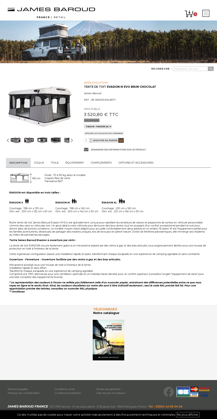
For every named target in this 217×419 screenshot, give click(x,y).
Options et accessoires (136, 162)
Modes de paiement (108, 389)
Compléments (101, 162)
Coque (39, 162)
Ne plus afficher (188, 414)
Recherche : (162, 68)
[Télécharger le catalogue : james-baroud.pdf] (108, 340)
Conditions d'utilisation (68, 393)
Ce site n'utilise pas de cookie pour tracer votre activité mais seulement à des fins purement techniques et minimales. (108, 414)
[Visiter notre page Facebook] (169, 392)
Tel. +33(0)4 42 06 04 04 (165, 406)
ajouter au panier (105, 140)
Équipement (74, 162)
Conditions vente (65, 389)
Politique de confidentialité (24, 393)
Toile (55, 162)
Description (18, 162)
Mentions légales (18, 389)
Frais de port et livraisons (110, 393)
